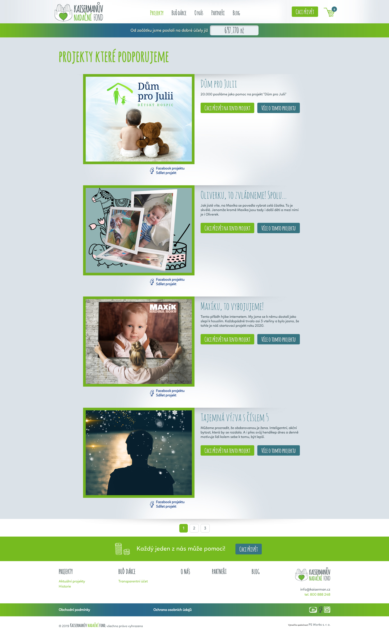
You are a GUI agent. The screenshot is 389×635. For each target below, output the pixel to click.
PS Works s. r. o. (319, 624)
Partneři (218, 12)
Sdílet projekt (166, 173)
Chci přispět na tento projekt (227, 107)
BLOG (256, 571)
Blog (236, 12)
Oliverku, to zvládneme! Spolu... (244, 194)
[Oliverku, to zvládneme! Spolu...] (139, 230)
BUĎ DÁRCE (127, 571)
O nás (198, 12)
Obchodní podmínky (74, 610)
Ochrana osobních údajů (172, 610)
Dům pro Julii (219, 83)
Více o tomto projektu (278, 107)
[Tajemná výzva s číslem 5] (139, 452)
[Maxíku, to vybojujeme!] (139, 341)
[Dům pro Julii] (139, 119)
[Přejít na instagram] (327, 609)
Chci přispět (305, 11)
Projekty (157, 12)
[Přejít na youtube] (313, 610)
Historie (65, 586)
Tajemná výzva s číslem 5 (235, 417)
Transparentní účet (133, 581)
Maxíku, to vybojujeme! (232, 306)
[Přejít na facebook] (320, 609)
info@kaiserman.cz (315, 589)
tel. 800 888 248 (317, 594)
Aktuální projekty (72, 581)
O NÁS (185, 571)
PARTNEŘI (219, 571)
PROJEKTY (66, 571)
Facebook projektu (170, 168)
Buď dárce (179, 12)
